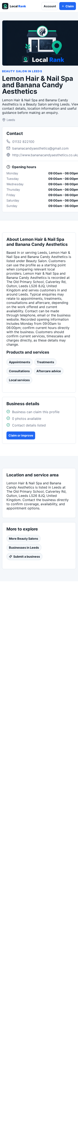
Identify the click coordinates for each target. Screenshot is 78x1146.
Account (50, 6)
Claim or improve (21, 435)
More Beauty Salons (23, 538)
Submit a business (26, 556)
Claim (70, 6)
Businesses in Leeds (24, 547)
